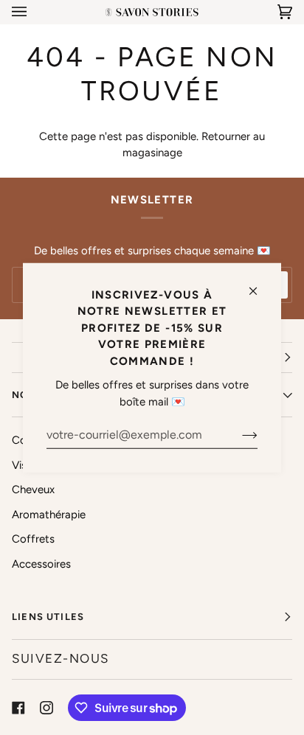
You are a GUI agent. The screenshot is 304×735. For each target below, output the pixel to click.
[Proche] (259, 284)
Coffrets (33, 539)
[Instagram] (46, 707)
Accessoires (41, 564)
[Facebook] (18, 707)
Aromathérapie (49, 514)
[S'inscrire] (238, 434)
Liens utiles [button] (48, 616)
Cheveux (33, 489)
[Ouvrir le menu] (34, 12)
